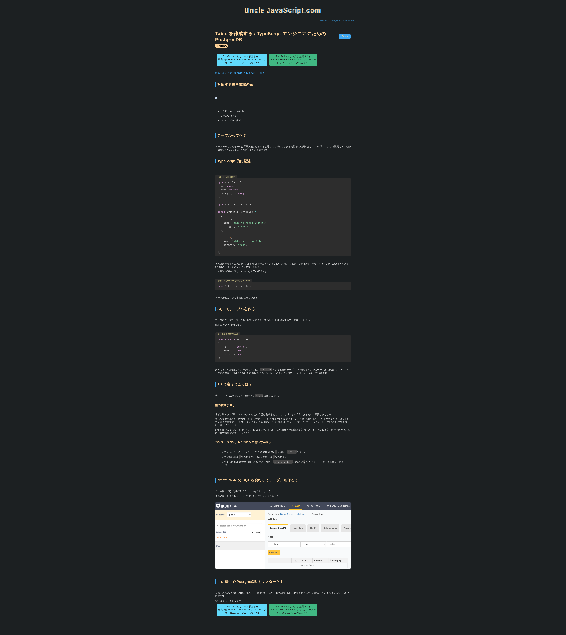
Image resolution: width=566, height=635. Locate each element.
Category (335, 20)
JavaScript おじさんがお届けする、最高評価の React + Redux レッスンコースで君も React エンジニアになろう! (241, 59)
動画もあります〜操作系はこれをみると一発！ (240, 73)
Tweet (345, 36)
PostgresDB (221, 46)
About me (348, 20)
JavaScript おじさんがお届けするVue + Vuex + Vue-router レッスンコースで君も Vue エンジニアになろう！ (293, 59)
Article (323, 20)
